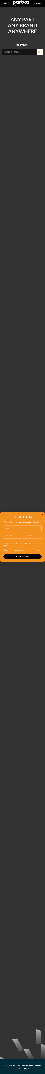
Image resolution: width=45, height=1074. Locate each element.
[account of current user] (5, 3)
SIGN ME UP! (22, 556)
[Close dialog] (42, 514)
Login (38, 3)
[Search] (40, 52)
